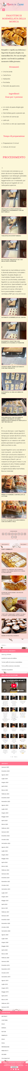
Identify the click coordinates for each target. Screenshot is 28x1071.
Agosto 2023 (5, 805)
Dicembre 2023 (5, 797)
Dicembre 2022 (5, 835)
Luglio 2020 (5, 938)
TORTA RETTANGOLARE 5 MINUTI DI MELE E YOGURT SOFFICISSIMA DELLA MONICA (14, 614)
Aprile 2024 (4, 786)
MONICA (4, 1028)
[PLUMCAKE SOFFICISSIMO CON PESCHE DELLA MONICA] (14, 582)
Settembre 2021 (6, 889)
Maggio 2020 (5, 946)
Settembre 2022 (6, 843)
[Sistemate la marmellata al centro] (14, 315)
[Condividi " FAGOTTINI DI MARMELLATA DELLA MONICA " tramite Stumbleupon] (24, 534)
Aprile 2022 (4, 862)
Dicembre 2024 (5, 771)
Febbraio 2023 (5, 828)
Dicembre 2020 (5, 919)
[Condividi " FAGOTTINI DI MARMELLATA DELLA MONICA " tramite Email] (12, 537)
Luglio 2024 (5, 778)
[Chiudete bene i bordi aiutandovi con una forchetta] (14, 364)
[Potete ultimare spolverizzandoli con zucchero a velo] (14, 518)
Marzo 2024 (5, 790)
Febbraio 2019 (5, 1003)
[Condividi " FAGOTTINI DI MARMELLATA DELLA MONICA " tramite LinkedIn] (18, 534)
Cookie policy (20, 1065)
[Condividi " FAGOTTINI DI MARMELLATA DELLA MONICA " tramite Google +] (9, 534)
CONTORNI (4, 1020)
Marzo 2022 (5, 866)
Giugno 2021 (5, 896)
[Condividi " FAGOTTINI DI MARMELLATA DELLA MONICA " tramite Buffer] (21, 534)
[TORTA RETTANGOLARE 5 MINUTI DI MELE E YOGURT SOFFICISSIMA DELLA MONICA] (14, 604)
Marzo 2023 (5, 824)
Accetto (14, 1067)
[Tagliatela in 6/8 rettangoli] (14, 233)
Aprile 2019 (4, 995)
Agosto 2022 (5, 847)
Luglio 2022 (5, 851)
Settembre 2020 (6, 931)
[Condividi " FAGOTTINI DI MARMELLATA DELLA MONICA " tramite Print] (15, 537)
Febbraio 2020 (5, 957)
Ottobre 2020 (5, 927)
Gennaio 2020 (5, 961)
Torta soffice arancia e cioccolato (11, 666)
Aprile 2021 (4, 904)
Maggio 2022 (5, 858)
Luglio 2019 (5, 984)
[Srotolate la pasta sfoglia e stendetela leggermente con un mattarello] (14, 206)
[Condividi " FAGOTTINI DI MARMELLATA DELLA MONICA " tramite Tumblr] (12, 534)
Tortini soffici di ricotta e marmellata (12, 662)
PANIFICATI (4, 1035)
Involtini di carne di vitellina (9, 658)
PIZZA (3, 1043)
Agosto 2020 (5, 934)
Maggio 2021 (5, 900)
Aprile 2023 (4, 820)
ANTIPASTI (4, 1016)
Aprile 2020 (4, 950)
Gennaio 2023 (5, 832)
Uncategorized (6, 1058)
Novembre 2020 (6, 923)
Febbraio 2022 (5, 870)
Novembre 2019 (6, 969)
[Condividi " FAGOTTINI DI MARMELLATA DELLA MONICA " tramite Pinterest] (15, 534)
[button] (15, 694)
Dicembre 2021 (5, 877)
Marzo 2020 (5, 954)
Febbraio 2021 (5, 912)
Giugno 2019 (5, 988)
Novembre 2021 (6, 881)
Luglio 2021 (5, 893)
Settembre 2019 (6, 976)
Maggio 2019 (5, 992)
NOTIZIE (4, 1031)
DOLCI (3, 1024)
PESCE (3, 1039)
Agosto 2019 (5, 980)
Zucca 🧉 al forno (6, 654)
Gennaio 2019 (5, 1007)
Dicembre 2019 (5, 965)
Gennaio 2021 (5, 915)
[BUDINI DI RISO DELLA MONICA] (14, 626)
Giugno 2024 (5, 782)
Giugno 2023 (5, 813)
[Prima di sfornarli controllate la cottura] (14, 492)
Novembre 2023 (6, 801)
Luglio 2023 (5, 809)
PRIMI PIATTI (5, 1050)
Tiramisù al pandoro (7, 669)
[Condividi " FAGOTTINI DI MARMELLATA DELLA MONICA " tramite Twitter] (6, 534)
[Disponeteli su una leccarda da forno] (14, 390)
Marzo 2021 (5, 908)
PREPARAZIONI (5, 1047)
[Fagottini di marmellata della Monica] (14, 45)
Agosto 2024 (5, 775)
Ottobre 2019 (5, 973)
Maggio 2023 (5, 816)
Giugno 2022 (5, 855)
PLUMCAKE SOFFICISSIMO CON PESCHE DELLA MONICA (12, 593)
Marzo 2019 (5, 999)
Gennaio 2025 (5, 767)
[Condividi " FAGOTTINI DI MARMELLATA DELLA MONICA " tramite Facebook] (3, 534)
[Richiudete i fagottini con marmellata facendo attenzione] (14, 339)
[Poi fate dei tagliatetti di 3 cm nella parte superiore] (14, 257)
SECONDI (4, 1054)
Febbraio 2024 (5, 794)
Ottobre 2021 (5, 885)
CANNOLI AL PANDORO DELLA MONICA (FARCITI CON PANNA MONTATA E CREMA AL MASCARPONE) (13, 571)
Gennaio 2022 (5, 874)
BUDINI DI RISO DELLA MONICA (10, 635)
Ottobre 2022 (5, 839)
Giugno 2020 (5, 942)
